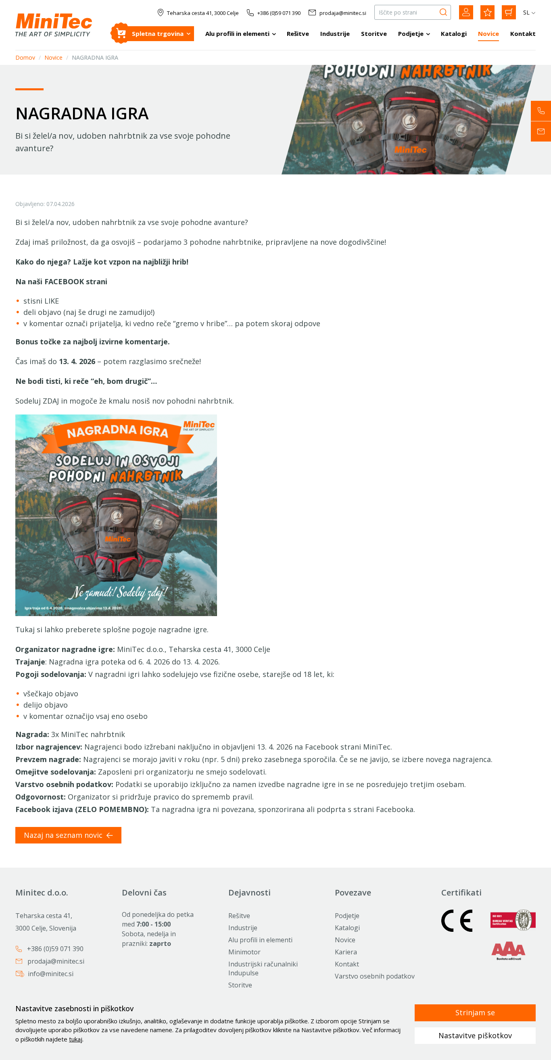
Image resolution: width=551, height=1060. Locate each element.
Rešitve (298, 33)
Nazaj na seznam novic (64, 835)
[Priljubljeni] (487, 12)
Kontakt (523, 33)
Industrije (335, 33)
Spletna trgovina (158, 33)
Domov (25, 58)
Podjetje (411, 33)
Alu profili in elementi (237, 33)
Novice (488, 33)
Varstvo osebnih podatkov (375, 976)
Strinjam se (475, 1012)
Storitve (374, 33)
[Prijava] (466, 12)
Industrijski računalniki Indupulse (263, 968)
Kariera (346, 952)
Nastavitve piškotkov (475, 1035)
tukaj (75, 1039)
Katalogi (454, 33)
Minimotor (244, 952)
